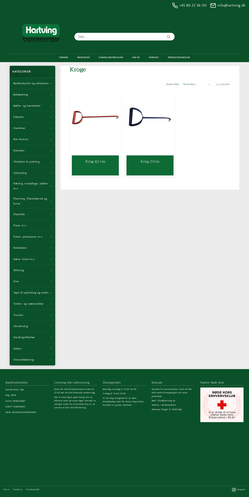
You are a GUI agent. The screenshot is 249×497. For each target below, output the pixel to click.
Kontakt (154, 57)
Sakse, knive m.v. (32, 259)
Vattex (32, 348)
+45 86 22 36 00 (193, 5)
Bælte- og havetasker (32, 106)
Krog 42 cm (95, 161)
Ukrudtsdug (32, 326)
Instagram (241, 490)
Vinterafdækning (32, 359)
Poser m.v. (32, 225)
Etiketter (32, 117)
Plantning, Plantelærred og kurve (32, 201)
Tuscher (32, 315)
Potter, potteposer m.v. (32, 236)
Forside (63, 57)
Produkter (83, 57)
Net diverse (32, 139)
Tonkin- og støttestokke (32, 304)
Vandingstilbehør (32, 337)
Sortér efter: (173, 84)
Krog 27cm (150, 161)
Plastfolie (32, 214)
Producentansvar (179, 57)
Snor (32, 281)
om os (136, 57)
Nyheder (32, 150)
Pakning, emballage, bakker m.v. (32, 186)
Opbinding (32, 173)
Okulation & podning (32, 162)
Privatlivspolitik (32, 490)
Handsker (32, 128)
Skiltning (32, 270)
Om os (6, 490)
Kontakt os (17, 490)
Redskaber (32, 248)
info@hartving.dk (231, 5)
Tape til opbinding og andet (32, 292)
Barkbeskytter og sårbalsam (32, 83)
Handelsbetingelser (111, 57)
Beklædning (32, 94)
